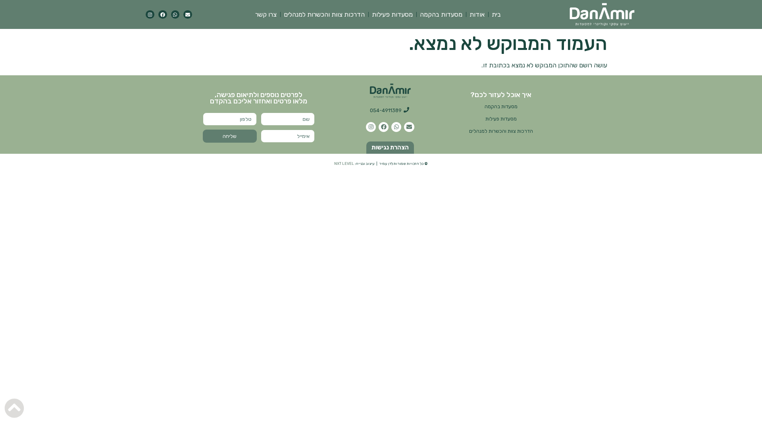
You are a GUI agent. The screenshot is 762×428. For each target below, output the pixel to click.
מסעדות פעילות (392, 14)
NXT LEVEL (344, 163)
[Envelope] (187, 14)
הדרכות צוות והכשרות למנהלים (324, 14)
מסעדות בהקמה (441, 14)
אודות (477, 14)
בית (496, 14)
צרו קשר (266, 14)
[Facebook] (162, 14)
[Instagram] (150, 14)
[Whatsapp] (175, 14)
